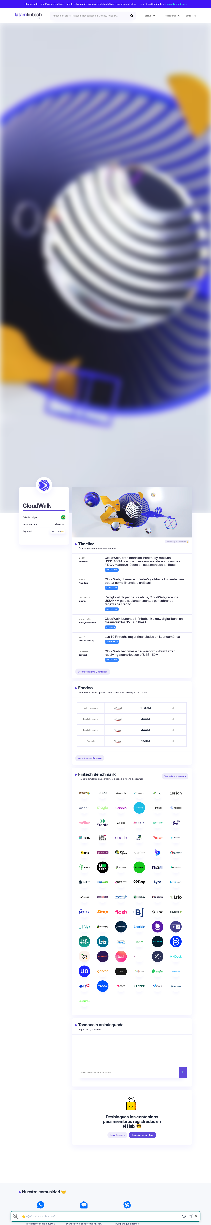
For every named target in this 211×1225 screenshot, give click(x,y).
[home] (28, 16)
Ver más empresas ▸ (175, 776)
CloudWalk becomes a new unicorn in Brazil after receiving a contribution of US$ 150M (140, 653)
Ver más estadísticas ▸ (90, 758)
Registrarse (170, 15)
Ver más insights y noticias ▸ (93, 671)
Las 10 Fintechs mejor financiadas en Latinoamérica (142, 636)
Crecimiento (112, 642)
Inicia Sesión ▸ (117, 1135)
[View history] (184, 1216)
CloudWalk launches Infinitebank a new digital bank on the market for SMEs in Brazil (144, 620)
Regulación (111, 588)
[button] (150, 15)
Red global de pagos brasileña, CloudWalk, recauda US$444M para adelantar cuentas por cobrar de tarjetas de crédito (141, 601)
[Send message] (190, 1216)
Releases (110, 627)
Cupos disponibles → (176, 4)
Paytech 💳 (58, 531)
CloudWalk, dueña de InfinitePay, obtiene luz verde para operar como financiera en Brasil (144, 581)
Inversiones (112, 570)
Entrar (189, 15)
